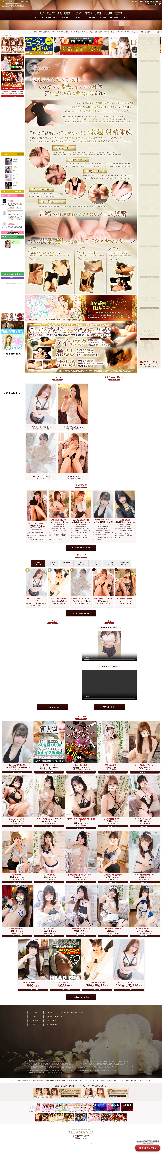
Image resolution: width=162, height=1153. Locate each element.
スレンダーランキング (109, 563)
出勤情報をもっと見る (81, 997)
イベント (84, 17)
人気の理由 (92, 17)
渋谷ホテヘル (7, 274)
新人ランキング (81, 563)
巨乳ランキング (95, 563)
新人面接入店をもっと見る (81, 548)
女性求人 (105, 17)
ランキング (77, 13)
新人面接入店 (65, 17)
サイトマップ (152, 1080)
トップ (42, 13)
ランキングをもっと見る (81, 613)
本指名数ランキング (38, 563)
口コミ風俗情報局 (16, 191)
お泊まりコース (118, 1080)
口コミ (99, 17)
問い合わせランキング (66, 563)
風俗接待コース (102, 1080)
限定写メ (48, 17)
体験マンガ (88, 13)
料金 (59, 13)
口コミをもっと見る (52, 707)
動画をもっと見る (109, 707)
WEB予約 (118, 13)
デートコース (110, 1080)
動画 (36, 17)
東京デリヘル (7, 191)
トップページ (9, 1080)
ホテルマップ (76, 17)
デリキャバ (56, 17)
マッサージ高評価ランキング (124, 563)
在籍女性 (67, 13)
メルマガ (123, 17)
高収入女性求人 (114, 17)
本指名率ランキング (52, 563)
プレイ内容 (51, 13)
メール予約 (108, 13)
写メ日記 (41, 17)
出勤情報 (98, 13)
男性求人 (141, 1080)
